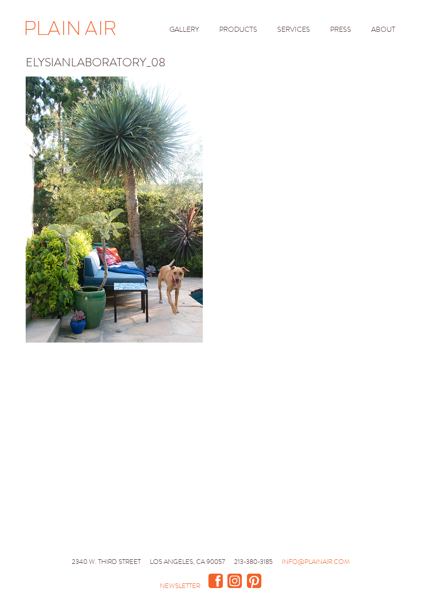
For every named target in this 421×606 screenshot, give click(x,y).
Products (238, 29)
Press (340, 29)
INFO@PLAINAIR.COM (316, 561)
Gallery (184, 29)
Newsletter (180, 585)
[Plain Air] (71, 29)
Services (293, 29)
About (383, 29)
